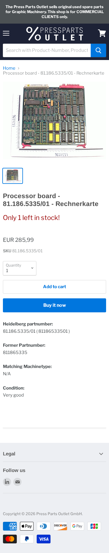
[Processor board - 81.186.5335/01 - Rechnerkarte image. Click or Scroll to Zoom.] (54, 123)
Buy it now (54, 305)
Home (9, 68)
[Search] (98, 50)
